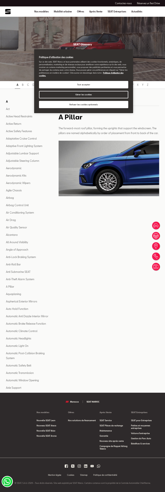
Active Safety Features (19, 131)
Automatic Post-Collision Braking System (25, 356)
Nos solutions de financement (82, 420)
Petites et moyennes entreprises (140, 426)
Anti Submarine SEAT (18, 271)
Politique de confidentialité (105, 475)
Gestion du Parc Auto (141, 438)
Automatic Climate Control (21, 331)
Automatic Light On (17, 345)
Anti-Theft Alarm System (20, 279)
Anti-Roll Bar (13, 264)
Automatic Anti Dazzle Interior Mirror (27, 316)
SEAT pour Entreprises (141, 420)
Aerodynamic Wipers (18, 182)
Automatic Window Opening (22, 380)
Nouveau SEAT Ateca (46, 425)
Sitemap (83, 475)
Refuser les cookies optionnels (83, 104)
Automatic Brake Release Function (26, 323)
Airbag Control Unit (17, 205)
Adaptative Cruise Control (21, 138)
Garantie (104, 436)
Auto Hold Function (17, 308)
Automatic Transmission (20, 372)
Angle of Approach (17, 249)
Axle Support (13, 387)
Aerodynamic (14, 168)
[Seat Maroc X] (73, 466)
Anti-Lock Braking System (21, 256)
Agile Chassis (14, 190)
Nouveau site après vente (112, 441)
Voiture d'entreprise (140, 433)
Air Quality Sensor (16, 227)
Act (8, 108)
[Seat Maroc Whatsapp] (99, 466)
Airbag (10, 197)
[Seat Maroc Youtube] (92, 466)
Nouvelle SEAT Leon (46, 420)
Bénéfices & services (140, 443)
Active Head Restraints (19, 116)
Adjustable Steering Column (22, 160)
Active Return (13, 123)
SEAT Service (106, 420)
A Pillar (10, 286)
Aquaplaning (13, 293)
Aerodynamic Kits (16, 175)
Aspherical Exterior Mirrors (21, 301)
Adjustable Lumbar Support (22, 153)
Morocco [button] (74, 402)
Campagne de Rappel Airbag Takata (113, 447)
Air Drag (11, 219)
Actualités (136, 11)
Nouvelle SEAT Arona (47, 436)
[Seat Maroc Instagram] (79, 466)
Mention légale (54, 475)
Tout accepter (83, 85)
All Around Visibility (17, 242)
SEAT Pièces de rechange (111, 425)
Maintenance (106, 431)
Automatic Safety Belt (18, 365)
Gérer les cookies (83, 95)
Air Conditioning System (20, 212)
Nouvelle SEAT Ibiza (46, 431)
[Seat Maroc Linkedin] (86, 466)
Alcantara (12, 234)
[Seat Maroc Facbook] (66, 466)
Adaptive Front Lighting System (24, 145)
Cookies (70, 475)
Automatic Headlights (18, 338)
